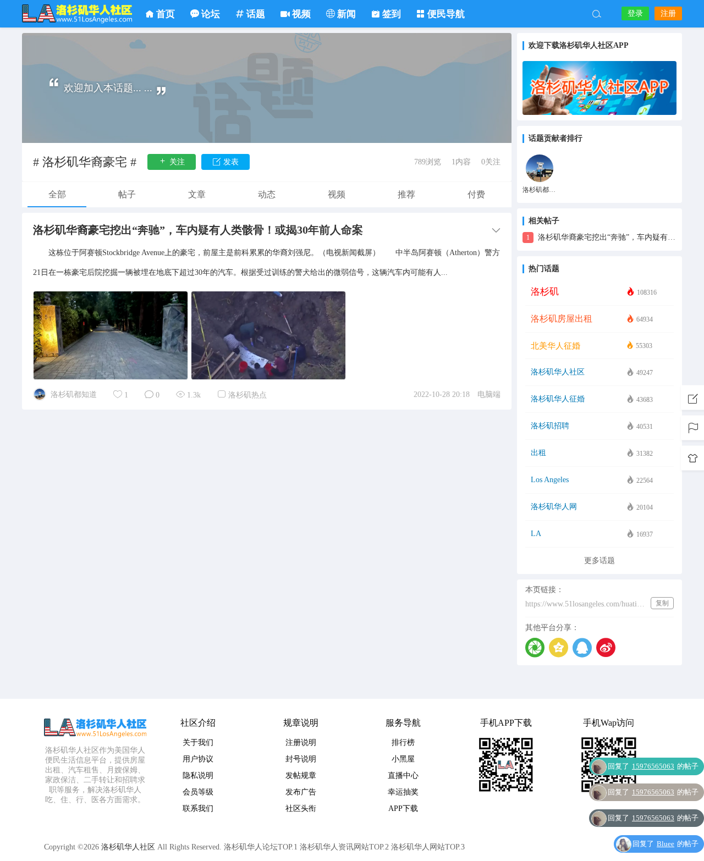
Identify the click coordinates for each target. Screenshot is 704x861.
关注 (176, 162)
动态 (267, 194)
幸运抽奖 (403, 792)
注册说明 (300, 742)
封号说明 (300, 759)
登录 (635, 13)
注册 (668, 13)
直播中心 (403, 775)
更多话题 (599, 560)
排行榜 (403, 742)
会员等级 (198, 792)
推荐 (406, 194)
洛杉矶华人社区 (77, 13)
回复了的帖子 (653, 747)
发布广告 (300, 792)
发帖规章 (300, 775)
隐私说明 (198, 775)
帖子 (127, 194)
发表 (230, 162)
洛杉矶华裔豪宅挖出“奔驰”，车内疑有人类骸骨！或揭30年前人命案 (601, 237)
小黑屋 (403, 759)
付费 (476, 194)
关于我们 (198, 742)
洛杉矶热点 (247, 395)
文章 (197, 194)
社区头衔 (300, 808)
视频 (336, 194)
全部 (57, 194)
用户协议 (198, 759)
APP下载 (403, 808)
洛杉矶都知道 (74, 394)
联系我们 (198, 808)
